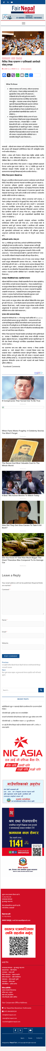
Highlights (6, 58)
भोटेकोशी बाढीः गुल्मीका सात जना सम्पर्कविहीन (15, 713)
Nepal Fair (13, 1042)
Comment (6, 589)
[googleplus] (25, 1028)
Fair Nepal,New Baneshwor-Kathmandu (17, 1008)
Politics (19, 58)
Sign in (22, 1038)
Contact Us (39, 1038)
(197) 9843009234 (10, 1011)
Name (4, 620)
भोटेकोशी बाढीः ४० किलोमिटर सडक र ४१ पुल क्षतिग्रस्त (18, 721)
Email (4, 632)
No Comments (27, 69)
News (13, 58)
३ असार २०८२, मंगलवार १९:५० (11, 69)
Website (5, 643)
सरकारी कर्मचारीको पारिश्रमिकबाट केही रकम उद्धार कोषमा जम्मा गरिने (22, 717)
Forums (30, 1038)
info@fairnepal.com (9, 1015)
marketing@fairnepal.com (11, 1021)
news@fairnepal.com (9, 1018)
